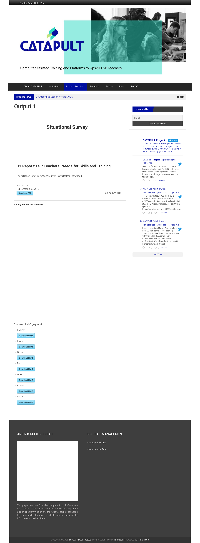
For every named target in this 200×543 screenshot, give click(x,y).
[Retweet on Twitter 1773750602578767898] (149, 181)
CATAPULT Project (151, 160)
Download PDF (24, 193)
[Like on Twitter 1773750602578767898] (155, 181)
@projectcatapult (168, 160)
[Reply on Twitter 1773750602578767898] (144, 181)
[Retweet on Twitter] (141, 189)
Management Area (97, 442)
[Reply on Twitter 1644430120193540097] (144, 248)
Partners (94, 86)
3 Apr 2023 (174, 193)
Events (109, 86)
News (121, 86)
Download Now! (26, 335)
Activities (54, 86)
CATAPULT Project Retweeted (155, 189)
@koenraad (161, 193)
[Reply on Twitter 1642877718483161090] (144, 213)
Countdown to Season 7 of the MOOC (54, 97)
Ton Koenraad (149, 193)
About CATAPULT (33, 86)
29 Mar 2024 (148, 163)
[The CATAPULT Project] (17, 87)
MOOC (134, 86)
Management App (97, 449)
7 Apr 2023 (174, 225)
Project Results (74, 86)
